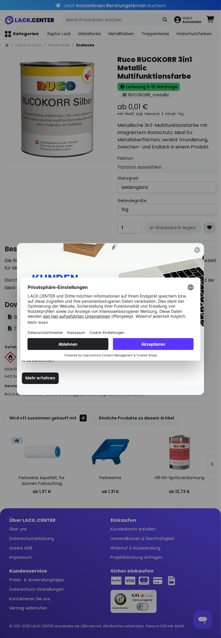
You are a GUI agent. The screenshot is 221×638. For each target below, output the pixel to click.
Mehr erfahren (40, 378)
